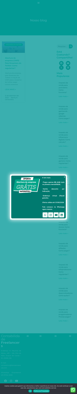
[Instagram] (50, 214)
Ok (30, 391)
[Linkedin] (61, 214)
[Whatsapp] (45, 214)
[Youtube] (56, 214)
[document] (38, 197)
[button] (64, 177)
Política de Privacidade (41, 391)
